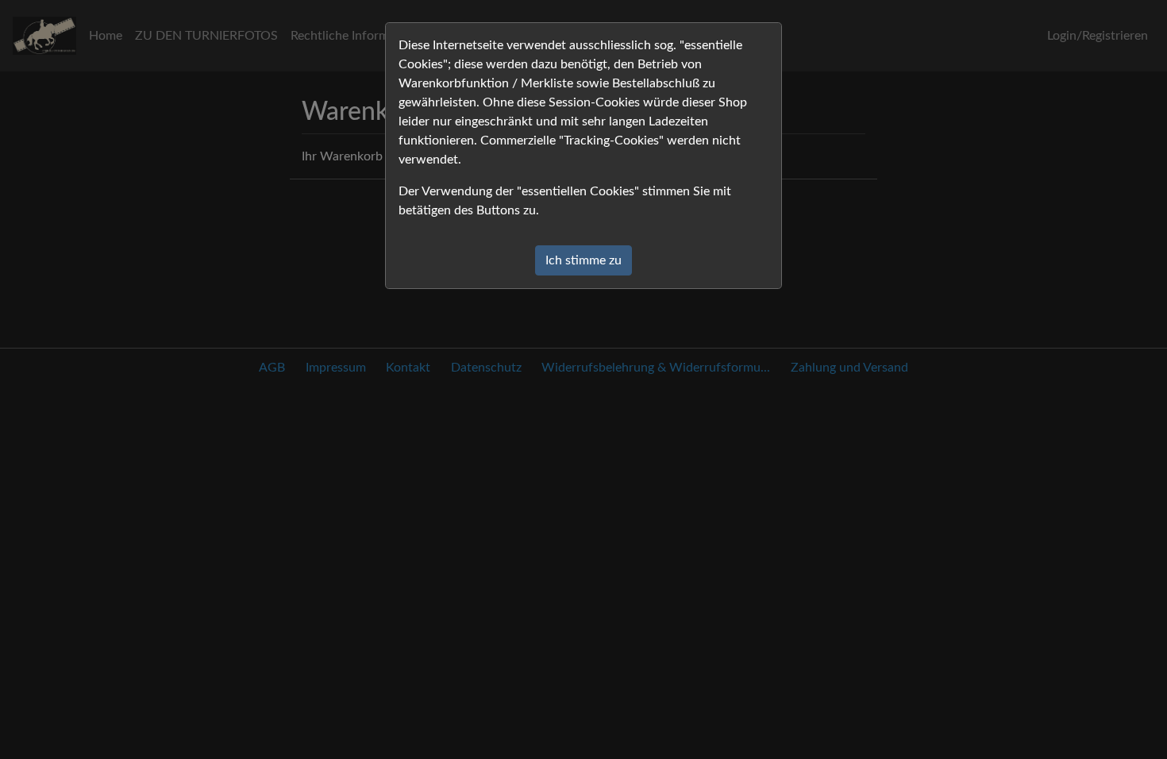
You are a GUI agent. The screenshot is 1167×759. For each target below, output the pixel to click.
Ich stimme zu (583, 260)
